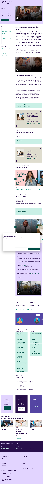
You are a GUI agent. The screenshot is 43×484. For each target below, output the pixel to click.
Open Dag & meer (5, 33)
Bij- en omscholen (9, 471)
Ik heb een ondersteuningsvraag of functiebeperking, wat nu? (36, 341)
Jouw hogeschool (5, 467)
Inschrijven (4, 465)
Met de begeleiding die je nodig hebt (23, 106)
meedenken (32, 276)
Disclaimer (26, 480)
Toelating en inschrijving (6, 48)
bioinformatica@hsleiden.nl (22, 448)
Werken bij (24, 461)
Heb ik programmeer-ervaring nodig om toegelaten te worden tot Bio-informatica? (21, 348)
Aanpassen (21, 248)
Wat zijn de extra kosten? (21, 363)
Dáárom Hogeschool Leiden (7, 38)
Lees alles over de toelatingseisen (23, 391)
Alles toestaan (34, 248)
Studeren (6, 456)
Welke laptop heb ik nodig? (22, 366)
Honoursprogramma (24, 272)
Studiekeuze (4, 458)
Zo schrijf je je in (7, 408)
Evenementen (25, 465)
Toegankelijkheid (33, 480)
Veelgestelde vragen (5, 40)
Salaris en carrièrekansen (21, 211)
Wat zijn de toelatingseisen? (20, 334)
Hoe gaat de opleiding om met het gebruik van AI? (36, 350)
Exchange (4, 463)
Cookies (30, 480)
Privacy (24, 480)
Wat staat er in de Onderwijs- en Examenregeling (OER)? (21, 370)
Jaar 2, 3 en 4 (19, 143)
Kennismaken (5, 461)
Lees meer (5, 432)
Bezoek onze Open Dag (21, 409)
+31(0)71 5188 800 (6, 448)
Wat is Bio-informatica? (21, 337)
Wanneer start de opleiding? (20, 361)
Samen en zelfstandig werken (22, 104)
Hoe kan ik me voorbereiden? (19, 357)
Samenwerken (8, 476)
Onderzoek (7, 474)
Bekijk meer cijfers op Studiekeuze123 (22, 309)
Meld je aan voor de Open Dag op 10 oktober (23, 189)
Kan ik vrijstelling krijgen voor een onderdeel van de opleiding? (36, 346)
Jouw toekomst (5, 36)
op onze (34, 448)
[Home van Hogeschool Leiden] (20, 2)
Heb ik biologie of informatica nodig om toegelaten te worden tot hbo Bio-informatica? (21, 341)
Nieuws (24, 463)
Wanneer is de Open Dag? (36, 337)
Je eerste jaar (19, 140)
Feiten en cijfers (5, 55)
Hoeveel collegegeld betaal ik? (36, 334)
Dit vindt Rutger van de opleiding (34, 123)
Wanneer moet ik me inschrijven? (20, 353)
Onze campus (4, 53)
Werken (18, 209)
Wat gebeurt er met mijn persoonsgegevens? (36, 354)
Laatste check (4, 43)
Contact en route (25, 458)
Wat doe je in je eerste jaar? (7, 31)
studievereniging (24, 265)
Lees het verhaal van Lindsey (33, 158)
